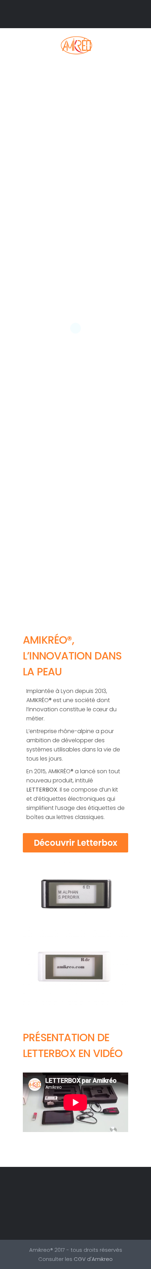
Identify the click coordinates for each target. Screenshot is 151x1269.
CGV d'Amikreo (93, 1259)
